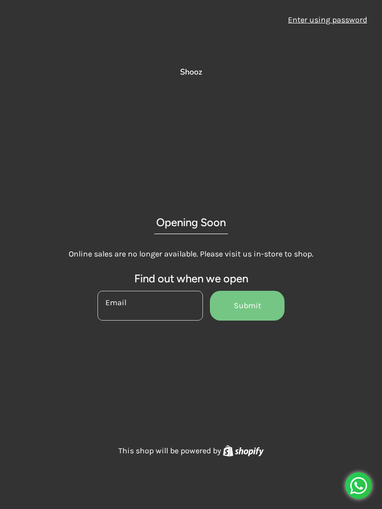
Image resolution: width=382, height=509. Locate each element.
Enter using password (327, 19)
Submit (247, 305)
